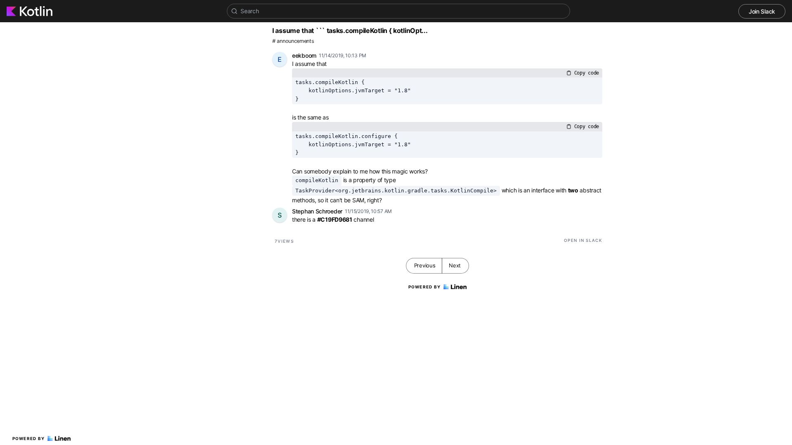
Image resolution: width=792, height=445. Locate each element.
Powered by (28, 438)
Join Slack (762, 11)
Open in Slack (583, 240)
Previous (425, 265)
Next (455, 265)
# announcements (293, 41)
